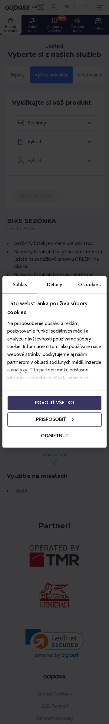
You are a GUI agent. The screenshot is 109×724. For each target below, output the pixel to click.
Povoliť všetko (54, 403)
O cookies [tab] (89, 284)
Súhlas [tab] (20, 284)
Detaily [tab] (54, 284)
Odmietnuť (54, 435)
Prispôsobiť (51, 419)
